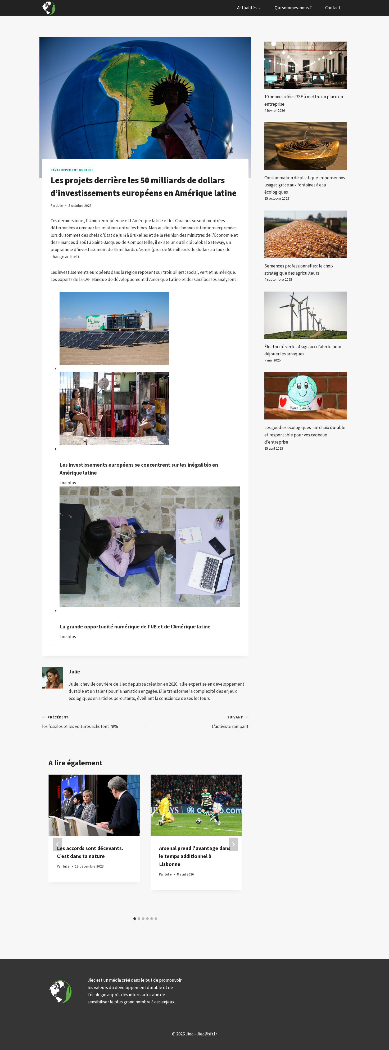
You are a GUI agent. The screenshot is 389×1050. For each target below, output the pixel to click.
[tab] (134, 918)
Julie (74, 671)
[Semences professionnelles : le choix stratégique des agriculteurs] (305, 234)
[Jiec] (49, 8)
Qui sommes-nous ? (293, 8)
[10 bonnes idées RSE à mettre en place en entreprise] (305, 65)
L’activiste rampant (230, 722)
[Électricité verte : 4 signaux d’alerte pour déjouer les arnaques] (305, 315)
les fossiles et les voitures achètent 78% (80, 722)
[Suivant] (233, 844)
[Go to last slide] (57, 844)
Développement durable (72, 170)
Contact (332, 8)
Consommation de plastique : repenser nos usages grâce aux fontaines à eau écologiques (304, 185)
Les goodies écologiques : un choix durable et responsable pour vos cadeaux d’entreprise (304, 435)
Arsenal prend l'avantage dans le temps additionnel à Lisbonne (194, 856)
